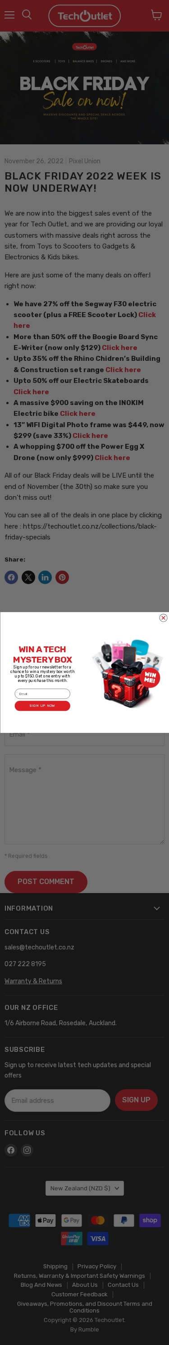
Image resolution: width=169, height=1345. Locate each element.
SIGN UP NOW (42, 706)
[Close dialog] (163, 618)
